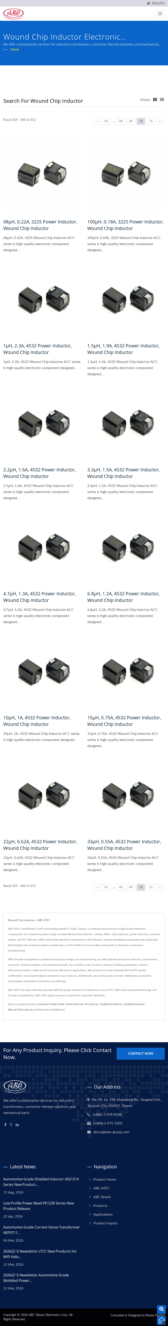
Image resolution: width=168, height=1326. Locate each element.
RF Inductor (92, 1004)
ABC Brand (101, 1197)
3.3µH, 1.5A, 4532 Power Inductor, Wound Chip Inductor (123, 473)
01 (106, 121)
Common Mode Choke (51, 1004)
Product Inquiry (105, 1223)
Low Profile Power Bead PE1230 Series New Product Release (38, 1206)
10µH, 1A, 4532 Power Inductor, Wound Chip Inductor (37, 720)
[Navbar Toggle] (160, 13)
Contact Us (58, 1009)
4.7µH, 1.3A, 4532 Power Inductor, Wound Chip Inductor (39, 597)
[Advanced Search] (161, 1309)
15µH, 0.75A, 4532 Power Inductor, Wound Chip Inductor (124, 720)
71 (151, 121)
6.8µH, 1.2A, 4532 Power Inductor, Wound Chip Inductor (123, 597)
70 (141, 121)
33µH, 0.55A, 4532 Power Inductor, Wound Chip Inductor (124, 844)
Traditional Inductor (111, 1004)
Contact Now (140, 1053)
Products (100, 1206)
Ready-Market (155, 1315)
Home (14, 49)
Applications (103, 1214)
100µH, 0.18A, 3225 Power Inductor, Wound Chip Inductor (125, 225)
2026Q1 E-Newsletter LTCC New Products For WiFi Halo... (40, 1254)
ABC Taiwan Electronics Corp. (48, 1315)
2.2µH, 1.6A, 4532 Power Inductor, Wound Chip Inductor (39, 473)
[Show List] (162, 100)
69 (131, 121)
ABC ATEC (101, 1188)
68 (120, 121)
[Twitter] (11, 1124)
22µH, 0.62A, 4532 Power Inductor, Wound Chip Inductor (40, 844)
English (158, 3)
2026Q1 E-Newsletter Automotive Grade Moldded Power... (36, 1278)
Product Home (104, 1179)
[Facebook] (5, 1124)
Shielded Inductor (134, 1004)
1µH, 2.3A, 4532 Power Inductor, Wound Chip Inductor (37, 349)
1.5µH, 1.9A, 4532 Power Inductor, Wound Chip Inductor (123, 349)
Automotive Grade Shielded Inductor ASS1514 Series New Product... (41, 1182)
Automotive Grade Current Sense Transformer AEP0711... (41, 1230)
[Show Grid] (155, 100)
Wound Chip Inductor (20, 1009)
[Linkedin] (17, 1124)
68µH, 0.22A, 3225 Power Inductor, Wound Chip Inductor (40, 225)
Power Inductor (75, 1004)
